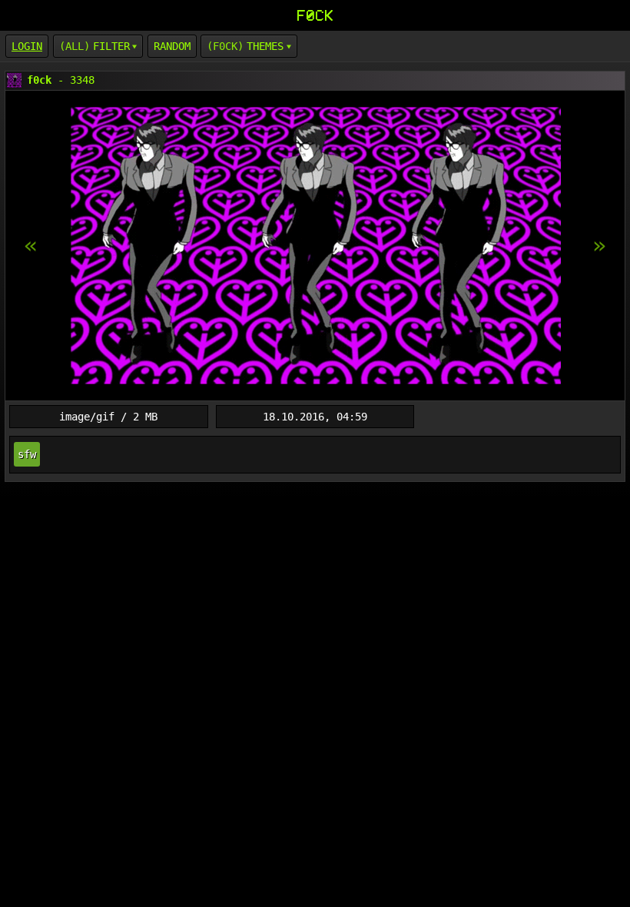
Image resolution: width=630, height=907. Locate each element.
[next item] (31, 246)
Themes (265, 46)
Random (172, 46)
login (27, 46)
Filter (111, 46)
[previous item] (599, 246)
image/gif (86, 416)
